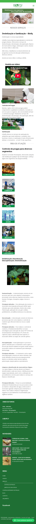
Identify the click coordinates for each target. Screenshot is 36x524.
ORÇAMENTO (6, 498)
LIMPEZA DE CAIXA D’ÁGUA (10, 487)
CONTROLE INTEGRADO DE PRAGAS (11, 490)
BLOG (4, 493)
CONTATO (5, 495)
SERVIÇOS (5, 481)
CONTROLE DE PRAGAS (9, 484)
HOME (4, 476)
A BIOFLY (5, 478)
